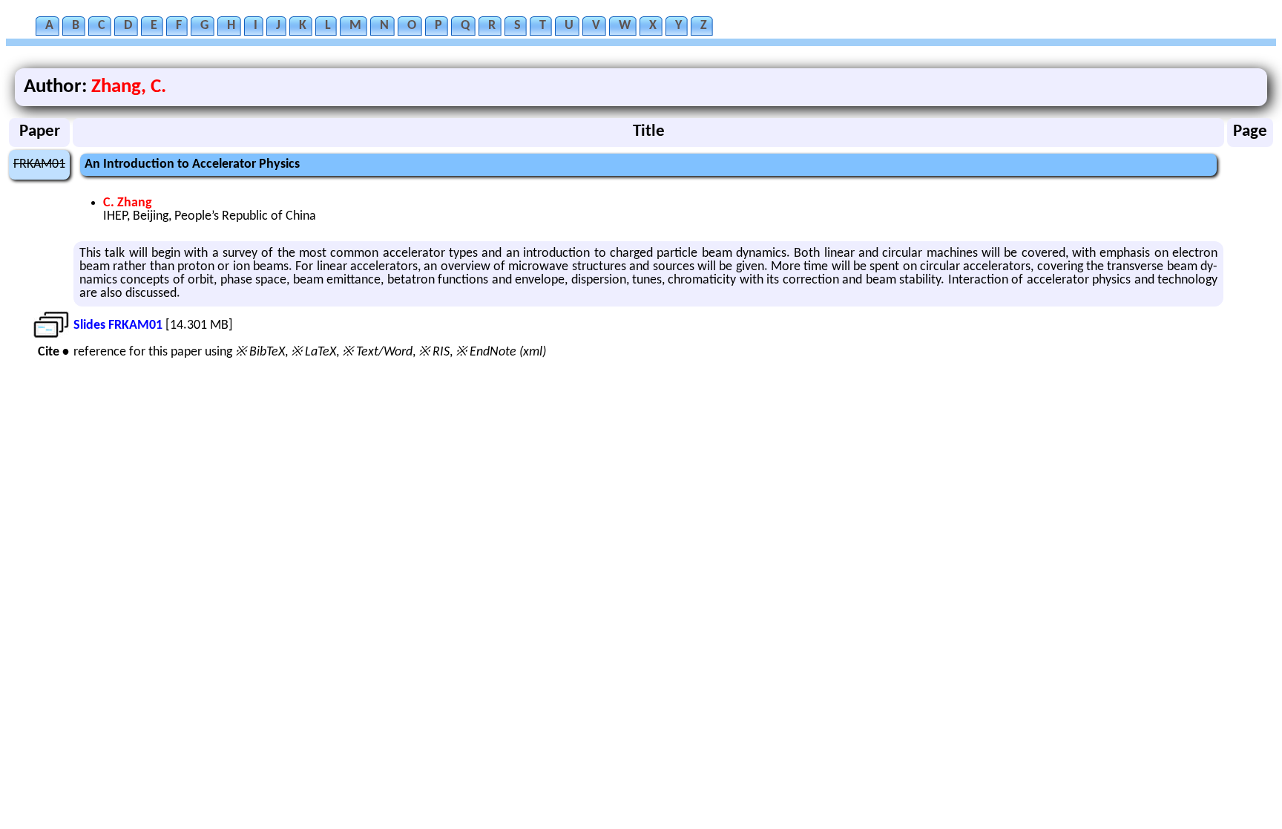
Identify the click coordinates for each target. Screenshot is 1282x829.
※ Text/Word (377, 352)
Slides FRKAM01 (117, 325)
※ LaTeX (313, 352)
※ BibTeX (260, 352)
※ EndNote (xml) (501, 352)
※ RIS (434, 352)
